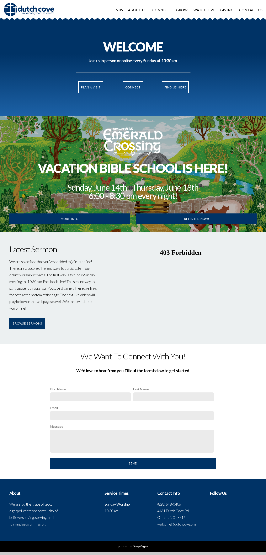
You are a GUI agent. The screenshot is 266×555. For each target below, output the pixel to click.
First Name (58, 389)
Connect (161, 10)
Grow (182, 10)
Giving (227, 10)
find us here (175, 87)
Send (133, 463)
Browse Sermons (27, 323)
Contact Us (251, 10)
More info (70, 219)
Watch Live (204, 10)
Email (54, 408)
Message (56, 426)
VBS (119, 10)
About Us (137, 10)
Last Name (141, 389)
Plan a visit (91, 87)
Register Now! (196, 219)
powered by (133, 546)
